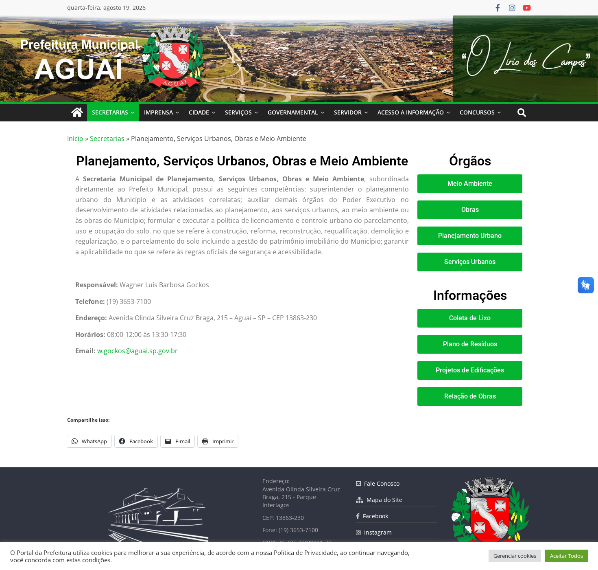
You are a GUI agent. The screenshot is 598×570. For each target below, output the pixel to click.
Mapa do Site (382, 500)
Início (75, 138)
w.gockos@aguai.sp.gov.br (137, 350)
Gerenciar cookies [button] (514, 555)
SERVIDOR (348, 112)
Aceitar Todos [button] (566, 555)
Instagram (376, 532)
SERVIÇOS (238, 112)
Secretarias (107, 138)
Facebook (374, 516)
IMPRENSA (158, 112)
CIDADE (199, 112)
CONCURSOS (477, 112)
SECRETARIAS (110, 112)
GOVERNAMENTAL (293, 112)
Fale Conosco (380, 483)
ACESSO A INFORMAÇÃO (411, 112)
